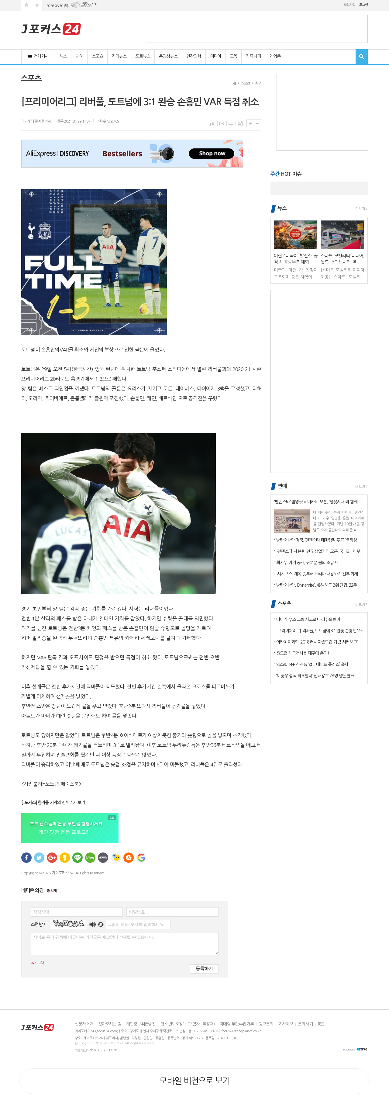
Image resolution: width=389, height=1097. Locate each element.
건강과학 (193, 56)
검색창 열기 (362, 56)
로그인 (363, 5)
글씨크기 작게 (257, 123)
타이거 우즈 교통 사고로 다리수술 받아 (308, 619)
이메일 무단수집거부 (236, 1024)
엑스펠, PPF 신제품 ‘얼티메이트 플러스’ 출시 (312, 664)
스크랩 (240, 123)
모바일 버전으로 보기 (194, 1081)
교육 (233, 56)
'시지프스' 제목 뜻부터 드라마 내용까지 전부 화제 (317, 574)
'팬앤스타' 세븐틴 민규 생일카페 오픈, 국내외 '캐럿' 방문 (320, 551)
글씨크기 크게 (250, 123)
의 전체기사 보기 (53, 802)
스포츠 (97, 56)
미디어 (215, 56)
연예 (79, 56)
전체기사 (41, 56)
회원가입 (349, 5)
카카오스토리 (65, 857)
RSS (321, 1024)
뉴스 (63, 56)
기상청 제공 (86, 6)
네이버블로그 (90, 857)
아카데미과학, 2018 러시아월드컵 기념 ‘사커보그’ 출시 (320, 642)
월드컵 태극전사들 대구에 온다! (302, 653)
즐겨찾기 (37, 5)
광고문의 (266, 1024)
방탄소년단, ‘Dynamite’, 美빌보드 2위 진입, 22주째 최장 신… (320, 585)
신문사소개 (84, 1024)
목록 (213, 123)
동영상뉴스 (168, 56)
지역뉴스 (119, 56)
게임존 (275, 56)
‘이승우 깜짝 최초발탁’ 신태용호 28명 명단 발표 (315, 676)
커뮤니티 (253, 56)
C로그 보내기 (128, 857)
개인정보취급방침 (141, 1024)
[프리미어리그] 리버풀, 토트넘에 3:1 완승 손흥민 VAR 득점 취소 (320, 631)
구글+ (52, 857)
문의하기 (305, 1024)
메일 (222, 123)
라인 (77, 857)
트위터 (39, 857)
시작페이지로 (26, 5)
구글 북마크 (141, 857)
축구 (258, 83)
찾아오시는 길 (109, 1024)
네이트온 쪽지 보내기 (116, 857)
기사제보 (285, 1024)
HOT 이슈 (285, 174)
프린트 (231, 123)
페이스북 (26, 857)
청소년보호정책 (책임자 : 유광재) (187, 1024)
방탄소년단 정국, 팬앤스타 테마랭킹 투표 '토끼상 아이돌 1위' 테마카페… (320, 540)
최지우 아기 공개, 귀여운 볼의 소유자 (306, 563)
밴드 (103, 857)
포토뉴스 (142, 56)
